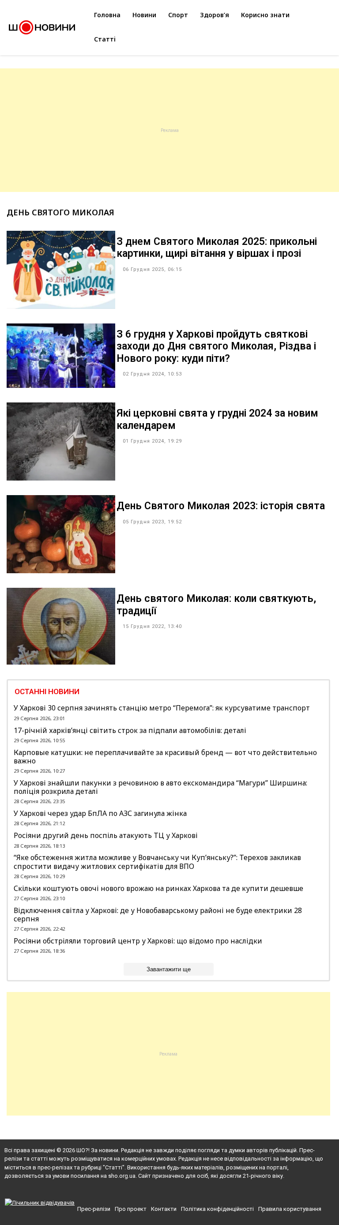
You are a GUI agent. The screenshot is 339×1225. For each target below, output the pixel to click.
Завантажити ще (169, 969)
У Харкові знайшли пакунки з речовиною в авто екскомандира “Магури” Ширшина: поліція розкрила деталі (160, 787)
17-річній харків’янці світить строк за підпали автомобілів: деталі (130, 730)
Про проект (131, 1209)
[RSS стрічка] (185, 1191)
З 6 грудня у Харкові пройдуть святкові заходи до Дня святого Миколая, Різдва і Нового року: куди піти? (216, 346)
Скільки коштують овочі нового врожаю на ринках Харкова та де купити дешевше (158, 888)
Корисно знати (265, 15)
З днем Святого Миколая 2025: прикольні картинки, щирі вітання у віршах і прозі (217, 248)
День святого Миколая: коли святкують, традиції (216, 605)
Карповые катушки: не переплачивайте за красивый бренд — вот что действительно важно (165, 756)
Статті (105, 39)
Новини (144, 15)
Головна (107, 15)
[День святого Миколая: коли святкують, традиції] (61, 662)
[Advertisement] (169, 130)
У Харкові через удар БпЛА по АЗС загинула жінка (100, 813)
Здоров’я (214, 15)
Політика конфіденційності (217, 1209)
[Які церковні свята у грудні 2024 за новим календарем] (61, 478)
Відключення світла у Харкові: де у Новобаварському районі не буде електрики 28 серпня (158, 914)
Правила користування (289, 1209)
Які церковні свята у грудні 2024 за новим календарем (217, 419)
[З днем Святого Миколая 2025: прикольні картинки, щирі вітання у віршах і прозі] (61, 306)
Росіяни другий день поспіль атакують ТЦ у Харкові (106, 835)
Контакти (164, 1209)
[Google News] (170, 1191)
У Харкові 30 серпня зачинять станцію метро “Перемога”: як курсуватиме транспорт (162, 708)
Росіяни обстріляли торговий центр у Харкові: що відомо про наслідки (138, 941)
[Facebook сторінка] (154, 1191)
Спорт (178, 15)
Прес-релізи (93, 1209)
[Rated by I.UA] (40, 1202)
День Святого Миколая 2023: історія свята (221, 506)
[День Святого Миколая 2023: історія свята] (61, 570)
